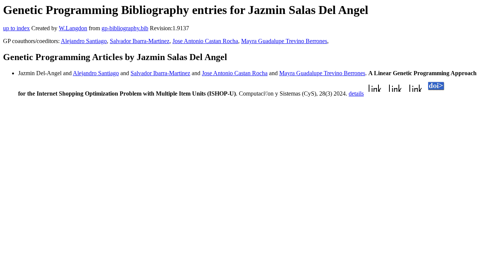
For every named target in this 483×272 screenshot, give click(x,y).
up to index (16, 28)
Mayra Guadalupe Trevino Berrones (284, 41)
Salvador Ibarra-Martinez (139, 41)
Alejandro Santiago (84, 41)
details (356, 93)
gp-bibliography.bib (125, 28)
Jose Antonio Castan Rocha (205, 41)
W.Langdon (73, 28)
